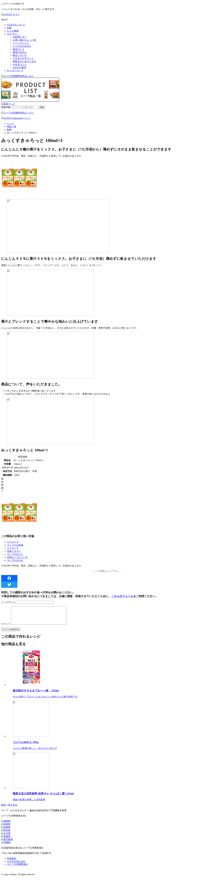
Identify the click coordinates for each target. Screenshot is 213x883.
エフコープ (13, 542)
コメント (5, 623)
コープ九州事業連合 (17, 864)
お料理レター (20, 37)
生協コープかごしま (17, 557)
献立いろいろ (20, 55)
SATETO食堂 (19, 67)
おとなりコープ (15, 70)
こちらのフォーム (122, 596)
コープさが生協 (15, 545)
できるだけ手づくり (23, 58)
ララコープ (13, 548)
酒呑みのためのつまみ (24, 61)
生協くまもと (14, 551)
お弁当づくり (20, 64)
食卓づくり (18, 49)
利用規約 (11, 858)
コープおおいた (15, 554)
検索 (42, 107)
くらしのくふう (21, 43)
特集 (9, 28)
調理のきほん (20, 52)
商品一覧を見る (9, 805)
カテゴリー (13, 34)
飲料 (9, 129)
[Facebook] (106, 578)
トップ (10, 123)
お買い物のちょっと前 (24, 40)
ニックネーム (8, 602)
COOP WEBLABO (16, 861)
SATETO (16, 25)
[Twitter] (106, 584)
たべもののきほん (22, 46)
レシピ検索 (13, 31)
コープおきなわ (15, 560)
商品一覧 (11, 126)
